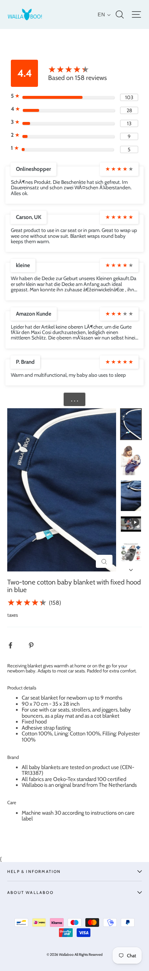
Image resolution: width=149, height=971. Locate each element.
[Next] (131, 567)
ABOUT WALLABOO (30, 892)
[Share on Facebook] (14, 645)
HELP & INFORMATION (34, 871)
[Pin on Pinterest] (35, 645)
